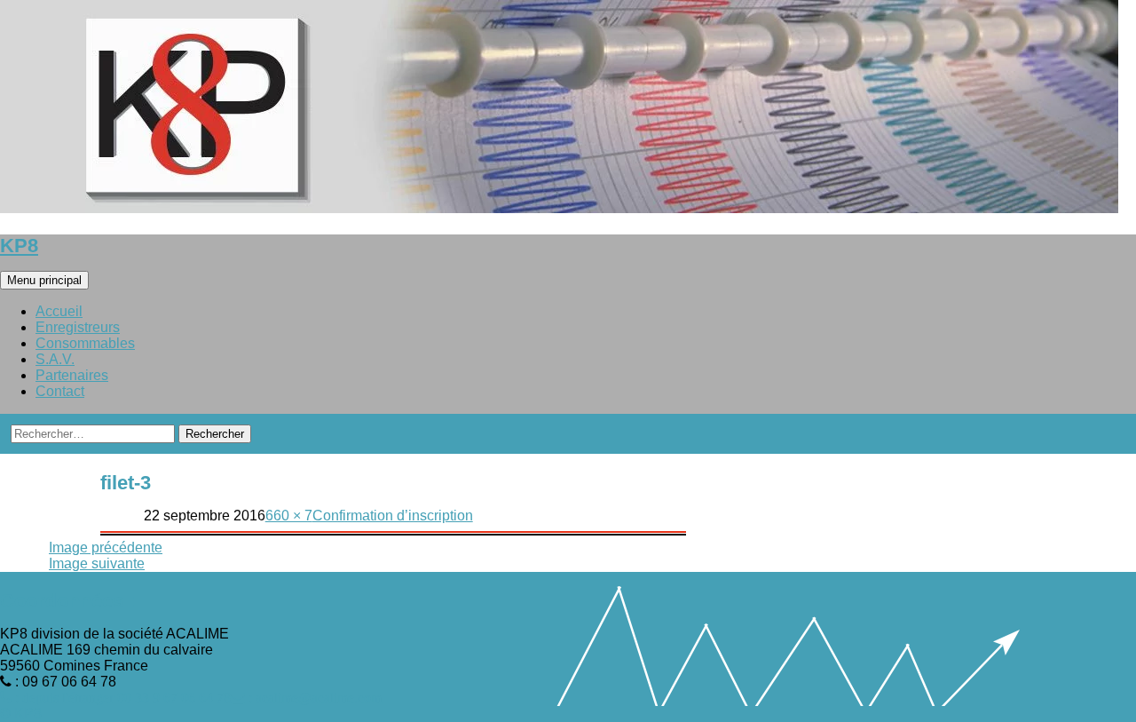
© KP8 (21, 713)
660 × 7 (288, 515)
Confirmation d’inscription (392, 515)
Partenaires (72, 375)
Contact (60, 391)
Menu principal (44, 280)
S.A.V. (55, 359)
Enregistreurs (78, 327)
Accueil (59, 311)
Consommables (85, 343)
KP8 (19, 245)
